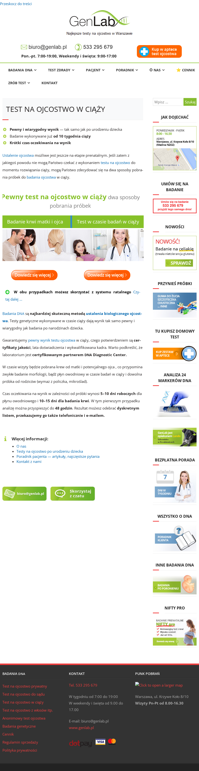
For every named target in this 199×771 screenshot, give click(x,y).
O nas (21, 446)
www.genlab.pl (81, 727)
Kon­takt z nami (29, 461)
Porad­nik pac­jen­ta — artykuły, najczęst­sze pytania (58, 456)
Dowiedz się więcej (34, 275)
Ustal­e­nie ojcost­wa (18, 155)
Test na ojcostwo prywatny (24, 686)
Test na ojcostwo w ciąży (23, 702)
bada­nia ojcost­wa (41, 177)
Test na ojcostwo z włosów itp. (27, 710)
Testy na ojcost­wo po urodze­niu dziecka (50, 451)
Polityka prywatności (19, 750)
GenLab (99, 22)
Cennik (8, 734)
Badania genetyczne (19, 726)
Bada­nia (13, 313)
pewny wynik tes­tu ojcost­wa (51, 340)
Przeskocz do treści (16, 3)
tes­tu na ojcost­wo (115, 162)
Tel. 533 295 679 (83, 685)
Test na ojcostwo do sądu (23, 694)
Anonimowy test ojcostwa (23, 718)
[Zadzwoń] (93, 44)
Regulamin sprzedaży (20, 742)
